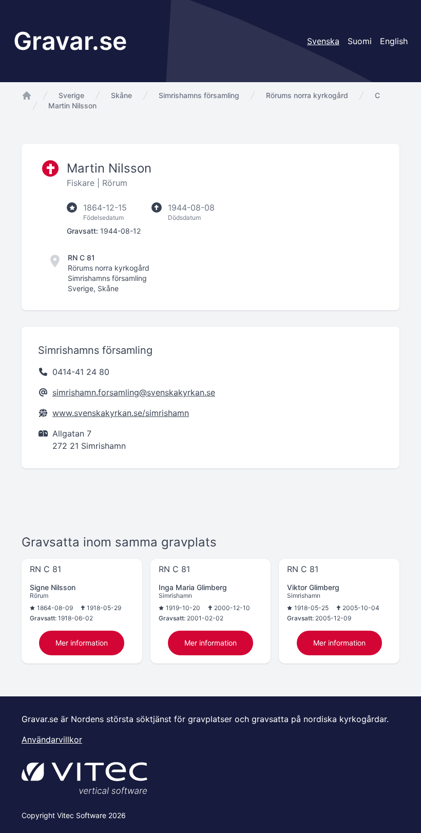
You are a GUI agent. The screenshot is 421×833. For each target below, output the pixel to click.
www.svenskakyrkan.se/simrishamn (120, 413)
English (394, 41)
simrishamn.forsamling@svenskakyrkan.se (133, 392)
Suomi (360, 41)
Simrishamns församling (199, 95)
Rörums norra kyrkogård (307, 95)
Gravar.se (70, 41)
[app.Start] (27, 95)
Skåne (121, 95)
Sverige (71, 95)
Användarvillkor (52, 739)
